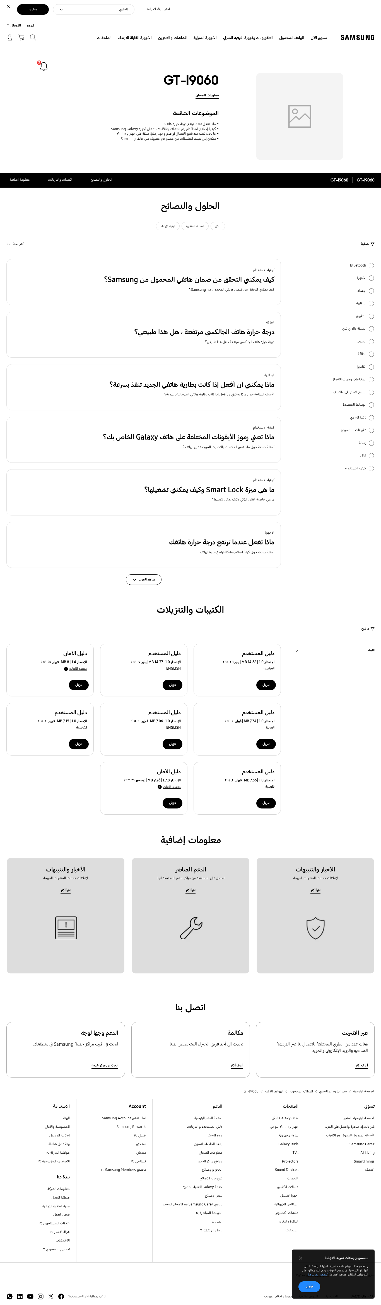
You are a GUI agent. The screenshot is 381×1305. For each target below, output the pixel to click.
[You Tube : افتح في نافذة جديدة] (30, 1296)
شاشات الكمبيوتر (287, 1213)
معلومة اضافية (19, 180)
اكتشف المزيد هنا (318, 1275)
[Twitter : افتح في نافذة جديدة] (51, 1296)
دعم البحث (215, 1135)
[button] (143, 282)
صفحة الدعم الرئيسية (208, 1118)
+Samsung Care (362, 1144)
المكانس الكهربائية (286, 1204)
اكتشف (370, 1170)
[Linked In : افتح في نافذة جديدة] (20, 1296)
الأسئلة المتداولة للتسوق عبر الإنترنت (350, 1135)
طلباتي (141, 1135)
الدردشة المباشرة (210, 1213)
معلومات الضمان (207, 95)
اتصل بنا (216, 1221)
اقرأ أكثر (315, 890)
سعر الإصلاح (213, 1195)
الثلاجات (292, 1178)
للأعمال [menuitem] (16, 25)
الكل (217, 226)
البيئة (66, 1118)
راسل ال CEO (212, 1230)
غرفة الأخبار (61, 1232)
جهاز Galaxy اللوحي (284, 1127)
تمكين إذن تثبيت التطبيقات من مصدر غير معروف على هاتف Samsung (168, 139)
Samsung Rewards (131, 1127)
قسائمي (140, 1161)
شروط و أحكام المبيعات (278, 1296)
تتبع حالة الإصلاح (211, 1178)
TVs (295, 1153)
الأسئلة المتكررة (195, 226)
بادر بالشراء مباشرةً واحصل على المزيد (350, 1127)
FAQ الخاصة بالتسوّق (208, 1144)
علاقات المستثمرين (56, 1223)
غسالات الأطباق (287, 1187)
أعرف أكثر (361, 1065)
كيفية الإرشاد (168, 226)
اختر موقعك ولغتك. (156, 9)
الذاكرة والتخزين (288, 1221)
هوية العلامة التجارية (56, 1206)
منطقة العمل (61, 1197)
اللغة (371, 651)
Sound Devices (286, 1170)
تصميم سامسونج (57, 1249)
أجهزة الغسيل (289, 1195)
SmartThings (364, 1161)
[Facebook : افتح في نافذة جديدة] (61, 1296)
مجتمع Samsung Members (125, 1170)
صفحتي (141, 1144)
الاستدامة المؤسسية (55, 1161)
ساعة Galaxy (288, 1135)
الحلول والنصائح (101, 180)
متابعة (33, 9)
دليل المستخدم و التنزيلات (204, 1127)
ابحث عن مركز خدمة (104, 1065)
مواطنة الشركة (59, 1153)
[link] (44, 66)
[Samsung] (357, 37)
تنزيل (265, 685)
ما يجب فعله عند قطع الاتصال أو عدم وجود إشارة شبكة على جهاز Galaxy (166, 134)
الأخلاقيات (63, 1240)
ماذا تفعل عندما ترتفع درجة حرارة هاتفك (189, 124)
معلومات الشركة (58, 1189)
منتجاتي (141, 1153)
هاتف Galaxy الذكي (285, 1118)
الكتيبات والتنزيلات (60, 180)
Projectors (290, 1161)
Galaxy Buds (288, 1144)
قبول (309, 1286)
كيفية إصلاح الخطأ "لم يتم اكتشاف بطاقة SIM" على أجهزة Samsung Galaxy (163, 129)
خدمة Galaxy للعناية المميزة (202, 1187)
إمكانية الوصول (59, 1135)
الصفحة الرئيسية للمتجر (359, 1118)
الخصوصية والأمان (57, 1127)
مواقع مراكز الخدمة (209, 1161)
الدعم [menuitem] (30, 25)
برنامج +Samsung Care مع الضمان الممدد (192, 1204)
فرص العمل (61, 1214)
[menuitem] (318, 38)
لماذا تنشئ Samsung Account (124, 1118)
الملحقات (292, 1230)
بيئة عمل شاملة (59, 1144)
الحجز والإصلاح (212, 1170)
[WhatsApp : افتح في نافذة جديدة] (9, 1296)
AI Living (367, 1153)
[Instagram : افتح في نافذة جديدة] (40, 1296)
